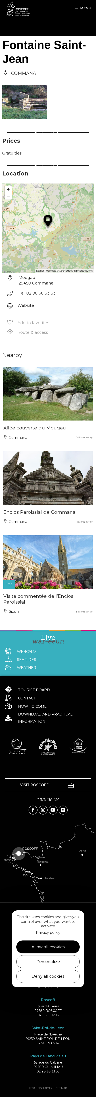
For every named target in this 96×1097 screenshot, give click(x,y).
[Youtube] (53, 810)
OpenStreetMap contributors (76, 270)
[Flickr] (63, 810)
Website (25, 305)
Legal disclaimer (40, 1088)
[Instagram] (43, 810)
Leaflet (40, 270)
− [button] (8, 196)
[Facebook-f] (33, 810)
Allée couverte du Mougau (34, 428)
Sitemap (61, 1088)
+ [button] (8, 189)
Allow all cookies (48, 946)
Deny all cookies (48, 976)
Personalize (48, 961)
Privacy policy (48, 932)
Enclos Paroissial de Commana (39, 512)
